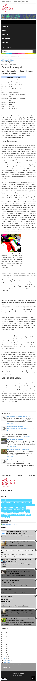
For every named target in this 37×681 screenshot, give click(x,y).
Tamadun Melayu (6, 47)
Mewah (9, 460)
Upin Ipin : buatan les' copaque (16, 514)
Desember (7, 660)
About (3, 2)
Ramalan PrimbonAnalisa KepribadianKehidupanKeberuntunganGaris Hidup (20, 429)
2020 (4, 636)
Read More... (10, 423)
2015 (4, 646)
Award (3, 500)
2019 (4, 638)
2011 (4, 654)
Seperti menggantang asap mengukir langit (19, 610)
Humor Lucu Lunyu (26, 502)
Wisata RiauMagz (6, 39)
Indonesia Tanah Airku (7, 504)
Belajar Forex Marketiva (13, 500)
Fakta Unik (16, 502)
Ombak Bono (5, 34)
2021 (4, 634)
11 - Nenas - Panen (6, 589)
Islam (16, 504)
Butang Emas (5, 43)
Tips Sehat (4, 514)
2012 (4, 652)
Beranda (5, 22)
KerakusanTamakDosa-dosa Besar (18, 450)
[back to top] (33, 678)
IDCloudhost (18, 664)
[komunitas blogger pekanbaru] (9, 524)
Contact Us (9, 2)
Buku (2, 502)
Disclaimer (25, 2)
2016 (4, 644)
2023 (4, 632)
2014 (4, 648)
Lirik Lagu (22, 504)
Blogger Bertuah (27, 500)
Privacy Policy (17, 2)
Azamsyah (4, 30)
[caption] (13, 81)
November (7, 662)
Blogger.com (21, 675)
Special (27, 512)
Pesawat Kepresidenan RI (15, 439)
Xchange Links (5, 517)
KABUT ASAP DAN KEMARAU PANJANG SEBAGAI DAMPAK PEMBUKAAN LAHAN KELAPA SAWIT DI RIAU (18, 571)
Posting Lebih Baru (6, 475)
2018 (4, 640)
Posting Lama (32, 475)
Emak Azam (5, 26)
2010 (4, 656)
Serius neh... (13, 64)
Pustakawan (4, 512)
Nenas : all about (20, 507)
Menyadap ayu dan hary (7, 507)
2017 (4, 642)
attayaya (22, 673)
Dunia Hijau (9, 502)
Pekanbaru (17, 509)
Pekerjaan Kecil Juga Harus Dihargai (18, 416)
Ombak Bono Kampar (6, 509)
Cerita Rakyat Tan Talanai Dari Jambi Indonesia (20, 542)
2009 (4, 658)
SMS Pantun (21, 512)
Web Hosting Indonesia (7, 664)
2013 (4, 650)
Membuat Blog (31, 504)
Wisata (28, 514)
